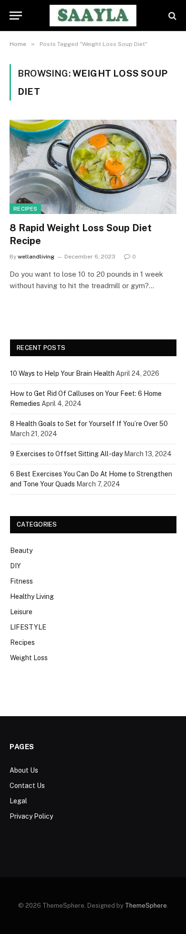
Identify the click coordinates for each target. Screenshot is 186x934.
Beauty (21, 550)
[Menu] (16, 15)
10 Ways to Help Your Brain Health (62, 373)
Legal (18, 801)
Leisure (21, 612)
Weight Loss (29, 658)
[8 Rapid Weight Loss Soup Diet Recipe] (93, 167)
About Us (24, 770)
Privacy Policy (31, 816)
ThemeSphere (146, 905)
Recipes (25, 209)
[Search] (171, 15)
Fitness (21, 581)
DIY (15, 566)
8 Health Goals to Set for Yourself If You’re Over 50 (89, 424)
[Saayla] (93, 15)
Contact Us (27, 785)
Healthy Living (32, 596)
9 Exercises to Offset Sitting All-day (66, 454)
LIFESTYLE (28, 627)
